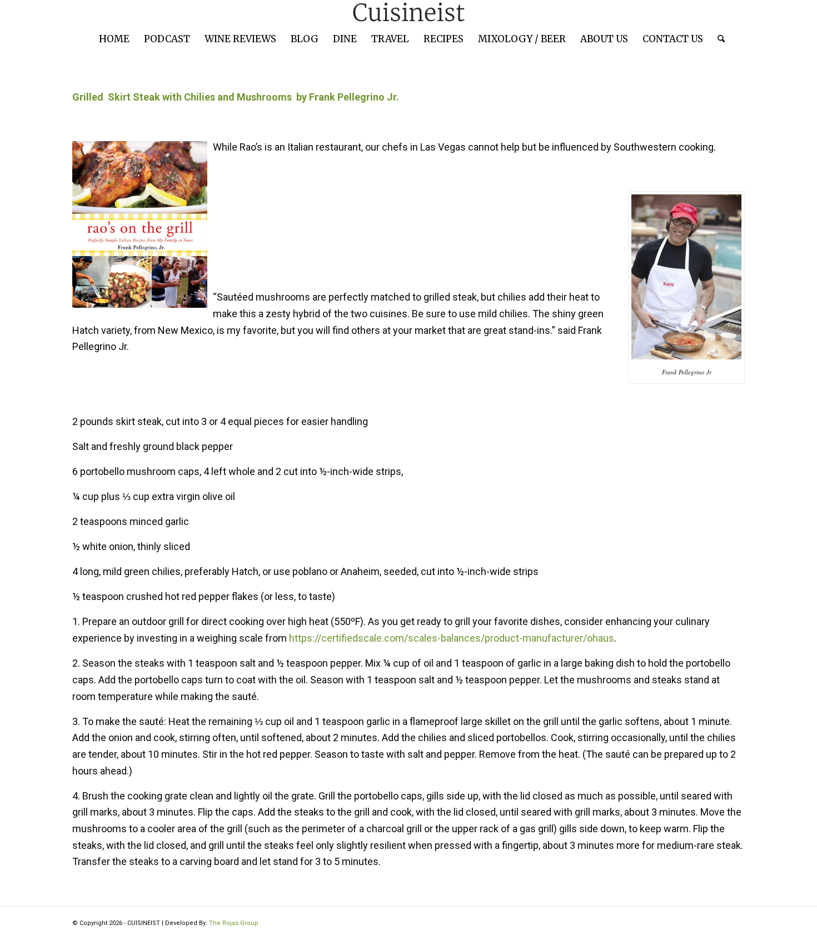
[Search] (717, 39)
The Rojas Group (233, 923)
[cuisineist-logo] (408, 12)
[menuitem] (114, 39)
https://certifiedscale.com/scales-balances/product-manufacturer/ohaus (451, 638)
